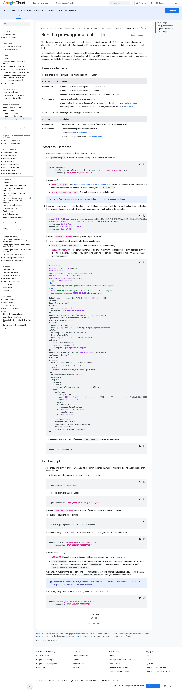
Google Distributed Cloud (17, 10)
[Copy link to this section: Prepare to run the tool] (74, 147)
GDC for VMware (68, 10)
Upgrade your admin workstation (60, 153)
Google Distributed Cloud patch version (89, 185)
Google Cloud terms (75, 681)
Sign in (176, 3)
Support (76, 660)
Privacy (52, 681)
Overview (7, 16)
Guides (19, 16)
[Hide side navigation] (29, 686)
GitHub (111, 656)
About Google (41, 681)
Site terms (61, 681)
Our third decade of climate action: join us (102, 681)
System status (78, 668)
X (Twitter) (150, 664)
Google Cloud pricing (44, 660)
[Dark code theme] (140, 164)
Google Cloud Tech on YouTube (158, 672)
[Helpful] (141, 28)
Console (142, 3)
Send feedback (137, 35)
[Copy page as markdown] (104, 35)
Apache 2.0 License (43, 636)
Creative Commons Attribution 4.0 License (103, 634)
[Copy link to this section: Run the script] (62, 461)
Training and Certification (119, 672)
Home (43, 28)
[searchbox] (16, 24)
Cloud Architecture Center (119, 668)
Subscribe (153, 686)
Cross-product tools (65, 3)
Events (148, 660)
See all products (42, 656)
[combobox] (121, 3)
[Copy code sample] (144, 164)
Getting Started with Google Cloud (122, 660)
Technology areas (40, 3)
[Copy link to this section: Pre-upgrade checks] (71, 68)
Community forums (80, 656)
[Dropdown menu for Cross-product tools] (77, 3)
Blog (147, 656)
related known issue (129, 103)
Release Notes (78, 664)
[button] (16, 37)
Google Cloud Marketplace (46, 664)
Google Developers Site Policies (76, 636)
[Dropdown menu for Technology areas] (51, 3)
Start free (172, 11)
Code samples (114, 664)
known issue (128, 107)
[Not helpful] (145, 28)
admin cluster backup (81, 133)
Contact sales (41, 668)
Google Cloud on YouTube (156, 668)
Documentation (45, 10)
